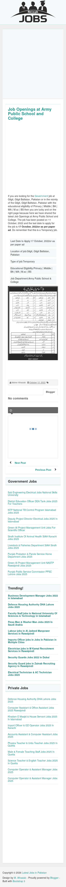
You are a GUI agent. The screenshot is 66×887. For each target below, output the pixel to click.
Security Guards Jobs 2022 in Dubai (28, 657)
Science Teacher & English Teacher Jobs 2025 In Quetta (33, 762)
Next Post (20, 462)
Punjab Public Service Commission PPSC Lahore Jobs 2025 (30, 573)
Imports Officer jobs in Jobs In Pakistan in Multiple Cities (32, 641)
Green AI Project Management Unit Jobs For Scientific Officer (32, 529)
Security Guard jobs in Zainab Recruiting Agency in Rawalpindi (31, 665)
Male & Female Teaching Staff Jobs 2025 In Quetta (31, 753)
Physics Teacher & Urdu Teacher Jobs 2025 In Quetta (33, 744)
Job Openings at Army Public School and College (29, 113)
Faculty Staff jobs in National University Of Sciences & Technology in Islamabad (32, 614)
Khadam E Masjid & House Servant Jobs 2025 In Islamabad (32, 718)
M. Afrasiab (20, 877)
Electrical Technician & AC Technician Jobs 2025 (30, 673)
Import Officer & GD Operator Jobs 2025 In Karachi (31, 727)
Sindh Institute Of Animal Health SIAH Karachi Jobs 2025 (32, 538)
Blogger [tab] (50, 392)
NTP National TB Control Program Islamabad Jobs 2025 (32, 511)
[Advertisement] (33, 64)
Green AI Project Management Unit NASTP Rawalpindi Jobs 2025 (31, 564)
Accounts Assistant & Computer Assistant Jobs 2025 (33, 735)
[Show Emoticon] (11, 410)
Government (41, 196)
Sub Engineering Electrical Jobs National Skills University (32, 494)
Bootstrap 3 (19, 881)
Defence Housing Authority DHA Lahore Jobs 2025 (31, 606)
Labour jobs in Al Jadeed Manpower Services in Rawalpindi (29, 632)
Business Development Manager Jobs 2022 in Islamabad (33, 597)
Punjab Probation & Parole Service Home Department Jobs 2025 (30, 555)
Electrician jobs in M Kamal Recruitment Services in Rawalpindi (31, 650)
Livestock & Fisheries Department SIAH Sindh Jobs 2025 (32, 546)
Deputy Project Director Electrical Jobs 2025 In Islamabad (33, 520)
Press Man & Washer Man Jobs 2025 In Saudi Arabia (30, 623)
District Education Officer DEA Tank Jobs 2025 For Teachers (32, 502)
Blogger (54, 877)
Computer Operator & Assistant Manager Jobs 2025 (32, 771)
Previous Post (43, 469)
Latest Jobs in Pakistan (34, 872)
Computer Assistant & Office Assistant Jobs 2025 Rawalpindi (31, 709)
